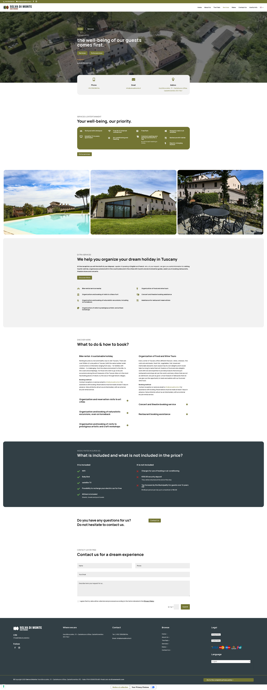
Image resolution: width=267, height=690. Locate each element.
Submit (185, 607)
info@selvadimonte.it (133, 88)
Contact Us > (166, 650)
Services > (165, 644)
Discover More (84, 277)
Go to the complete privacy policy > (220, 680)
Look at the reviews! (84, 63)
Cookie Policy (216, 640)
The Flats (216, 7)
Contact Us (243, 7)
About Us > (165, 637)
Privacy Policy (149, 601)
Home (200, 7)
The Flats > (166, 640)
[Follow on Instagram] (19, 647)
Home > (164, 634)
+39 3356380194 (94, 88)
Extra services (84, 154)
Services (226, 7)
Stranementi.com (117, 679)
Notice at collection (120, 687)
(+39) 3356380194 (121, 634)
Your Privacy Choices (140, 687)
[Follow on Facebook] (15, 647)
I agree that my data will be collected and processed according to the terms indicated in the (117, 601)
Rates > (164, 647)
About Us (207, 7)
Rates (234, 7)
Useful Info (253, 7)
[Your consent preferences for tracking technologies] (4, 686)
